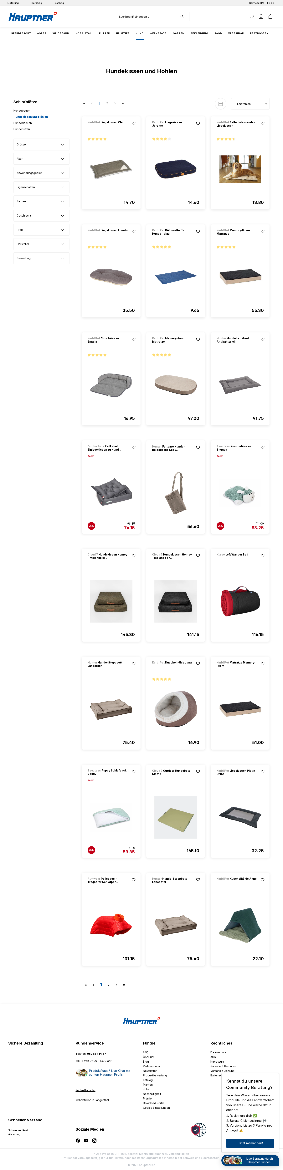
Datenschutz (218, 1052)
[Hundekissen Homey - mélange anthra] (175, 601)
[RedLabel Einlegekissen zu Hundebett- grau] (111, 493)
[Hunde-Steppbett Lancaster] (111, 709)
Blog (146, 1061)
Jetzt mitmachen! (250, 1143)
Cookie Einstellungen (156, 1107)
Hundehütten (21, 129)
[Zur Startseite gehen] (32, 16)
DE (272, 3)
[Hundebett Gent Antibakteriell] (240, 385)
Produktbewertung (155, 1075)
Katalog (148, 1080)
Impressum (217, 1061)
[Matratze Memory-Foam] (240, 709)
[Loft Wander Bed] (237, 559)
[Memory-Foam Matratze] (240, 277)
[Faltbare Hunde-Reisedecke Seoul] (175, 493)
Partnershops (151, 1066)
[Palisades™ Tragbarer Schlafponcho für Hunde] (111, 925)
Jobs (146, 1089)
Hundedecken (22, 123)
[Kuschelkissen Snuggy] (240, 493)
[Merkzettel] (251, 16)
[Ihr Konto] (261, 16)
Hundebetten (21, 110)
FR (268, 3)
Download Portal (153, 1103)
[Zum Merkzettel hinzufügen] (133, 123)
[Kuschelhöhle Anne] (237, 883)
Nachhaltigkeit (152, 1093)
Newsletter (150, 1070)
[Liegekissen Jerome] (175, 169)
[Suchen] (184, 16)
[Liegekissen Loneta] (108, 235)
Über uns (149, 1057)
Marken (148, 1084)
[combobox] (145, 16)
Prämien (148, 1098)
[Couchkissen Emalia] (111, 385)
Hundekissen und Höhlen (30, 116)
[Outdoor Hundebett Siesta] (175, 817)
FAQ (145, 1052)
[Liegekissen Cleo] (108, 127)
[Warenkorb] (270, 16)
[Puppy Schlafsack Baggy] (111, 817)
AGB (213, 1057)
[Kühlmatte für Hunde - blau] (175, 277)
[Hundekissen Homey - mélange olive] (111, 601)
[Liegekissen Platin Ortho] (240, 817)
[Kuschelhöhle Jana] (172, 667)
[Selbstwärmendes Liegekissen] (240, 169)
